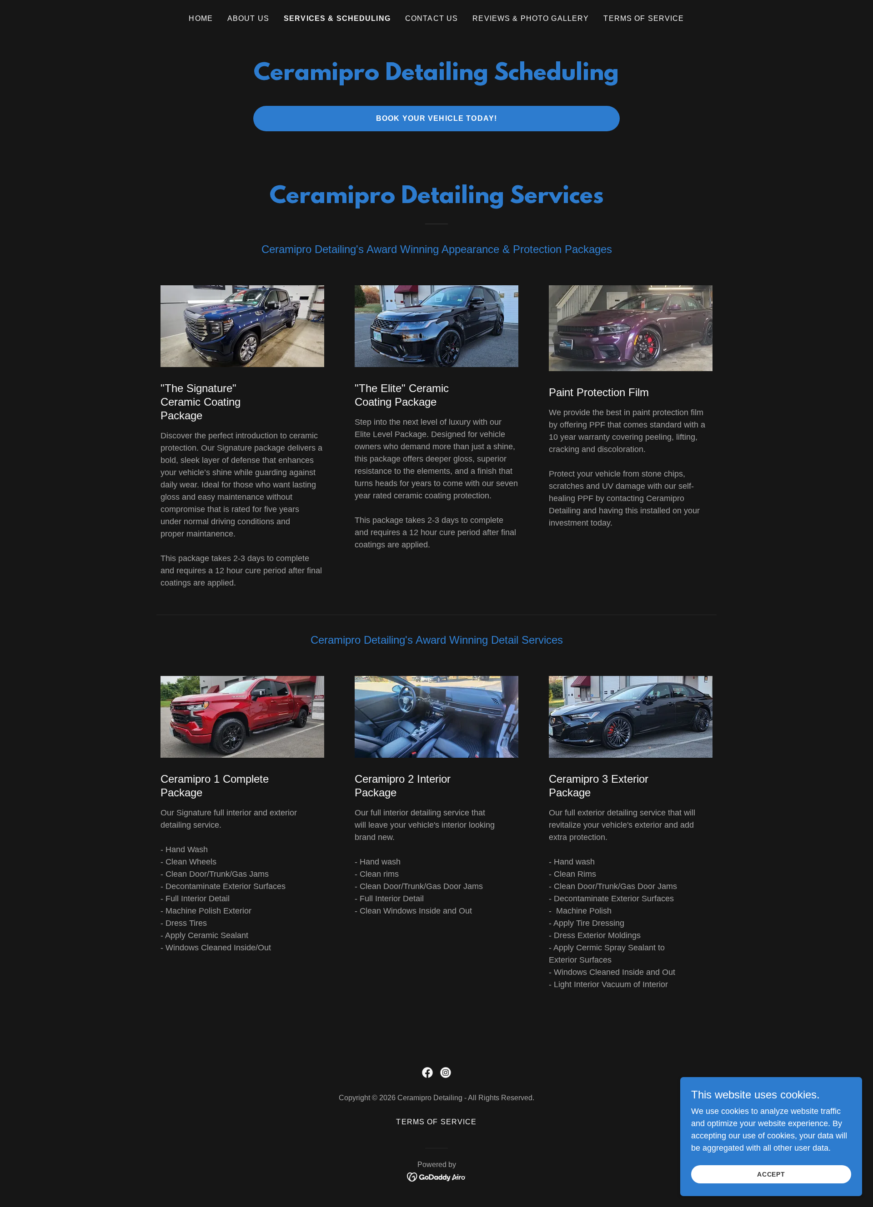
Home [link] (201, 18)
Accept (771, 1174)
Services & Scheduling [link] (337, 18)
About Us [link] (248, 18)
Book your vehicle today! (436, 118)
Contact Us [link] (431, 18)
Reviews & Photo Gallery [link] (530, 18)
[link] (427, 1072)
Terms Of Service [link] (643, 18)
